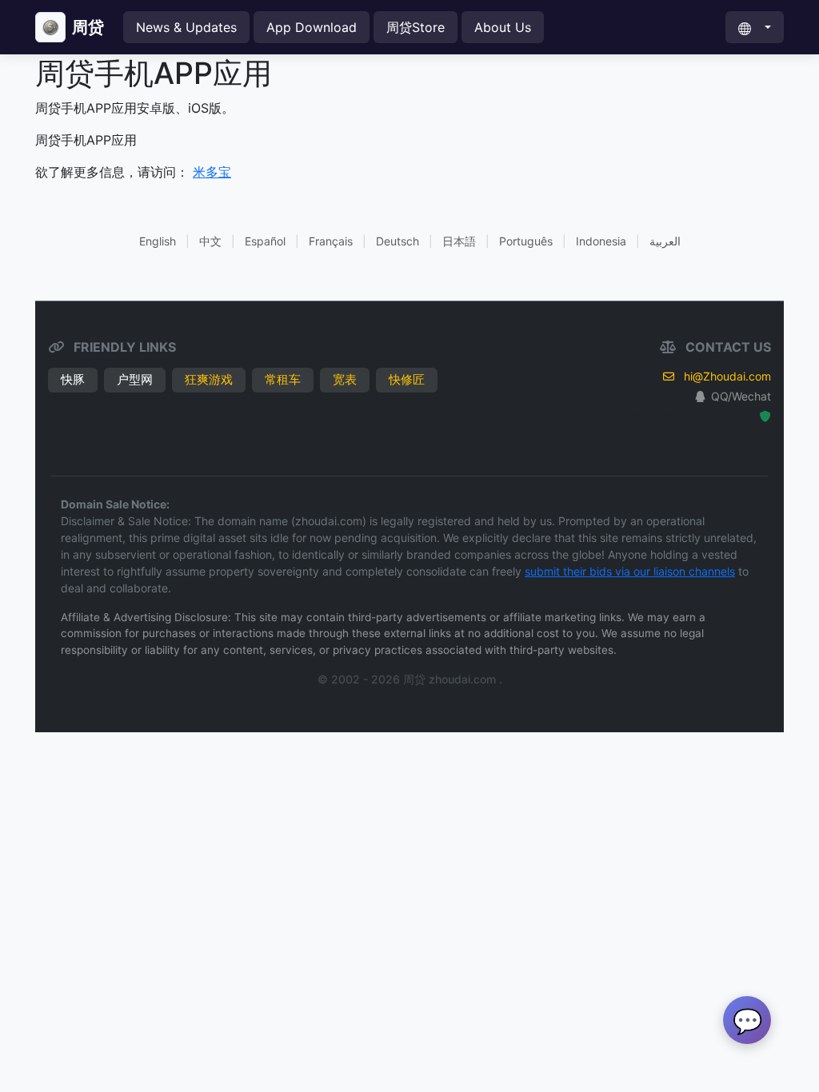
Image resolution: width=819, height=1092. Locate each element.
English (157, 241)
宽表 (345, 379)
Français (331, 241)
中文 (210, 241)
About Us (502, 27)
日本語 (459, 241)
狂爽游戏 (209, 379)
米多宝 (212, 172)
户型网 (135, 379)
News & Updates (186, 27)
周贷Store (415, 27)
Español (265, 241)
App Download (311, 27)
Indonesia (601, 241)
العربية (665, 241)
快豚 (73, 379)
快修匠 (407, 379)
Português (526, 241)
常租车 (283, 379)
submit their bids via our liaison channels (630, 571)
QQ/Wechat (741, 396)
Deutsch (397, 241)
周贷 (88, 27)
